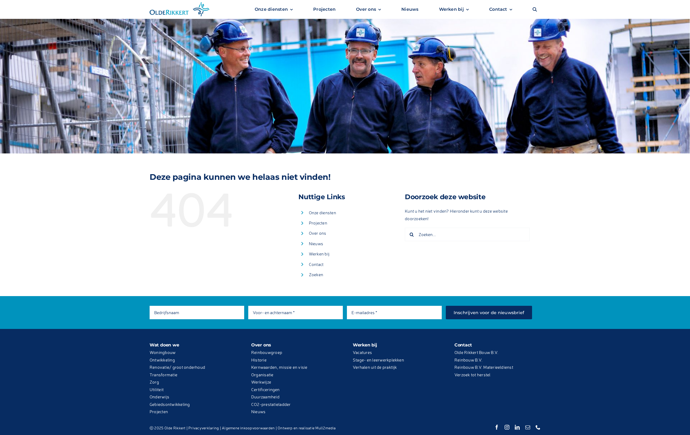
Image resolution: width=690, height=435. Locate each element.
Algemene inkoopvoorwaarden (248, 428)
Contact (316, 264)
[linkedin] (517, 427)
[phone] (538, 427)
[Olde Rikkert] (179, 3)
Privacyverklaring (203, 428)
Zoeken (316, 274)
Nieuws (316, 243)
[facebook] (496, 427)
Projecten (318, 223)
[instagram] (507, 427)
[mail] (527, 427)
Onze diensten (322, 212)
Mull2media (325, 428)
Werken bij (319, 254)
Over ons (317, 233)
